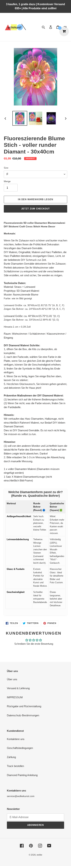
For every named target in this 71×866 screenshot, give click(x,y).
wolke (39, 855)
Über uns (12, 679)
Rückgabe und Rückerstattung (24, 706)
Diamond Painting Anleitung (22, 775)
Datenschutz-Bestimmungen (23, 715)
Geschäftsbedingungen (20, 748)
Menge (7, 181)
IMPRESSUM (15, 697)
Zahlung (11, 757)
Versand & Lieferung (18, 688)
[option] (20, 118)
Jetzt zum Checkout (35, 208)
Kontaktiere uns (15, 739)
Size (6, 168)
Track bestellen (15, 766)
